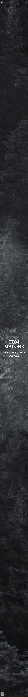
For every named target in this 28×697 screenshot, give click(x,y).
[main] (14, 344)
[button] (2, 2)
